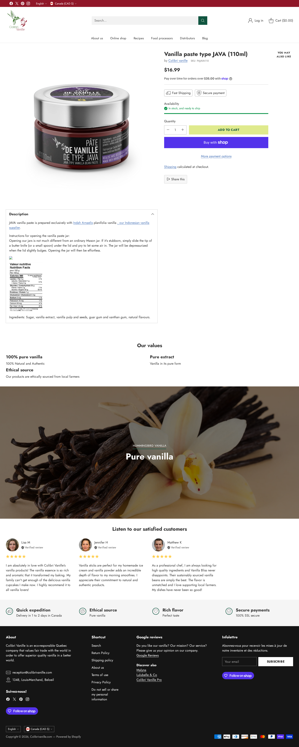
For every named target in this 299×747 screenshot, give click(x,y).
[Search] (202, 20)
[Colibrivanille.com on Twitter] (17, 4)
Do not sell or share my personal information (105, 694)
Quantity (170, 121)
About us (98, 667)
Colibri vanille (178, 60)
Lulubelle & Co (146, 675)
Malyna (141, 670)
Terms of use (100, 675)
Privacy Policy (101, 682)
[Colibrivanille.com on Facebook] (11, 4)
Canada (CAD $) (64, 3)
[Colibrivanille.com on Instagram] (28, 4)
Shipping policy (102, 660)
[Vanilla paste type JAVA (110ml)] (81, 126)
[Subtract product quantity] (168, 129)
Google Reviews (147, 655)
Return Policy (100, 653)
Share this (177, 179)
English (40, 3)
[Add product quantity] (182, 129)
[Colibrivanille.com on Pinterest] (23, 4)
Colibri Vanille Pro (149, 679)
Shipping (170, 166)
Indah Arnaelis (83, 222)
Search (96, 645)
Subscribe (276, 661)
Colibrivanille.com (41, 737)
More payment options (216, 156)
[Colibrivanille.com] (17, 20)
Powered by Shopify (68, 737)
